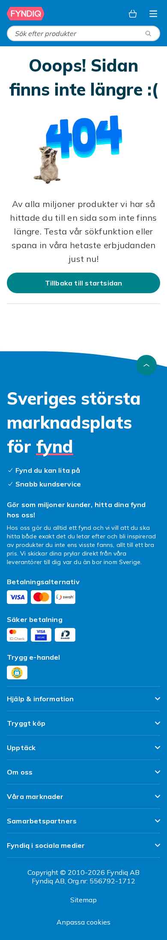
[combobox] (83, 33)
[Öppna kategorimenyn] (153, 13)
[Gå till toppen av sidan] (146, 365)
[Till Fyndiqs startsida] (26, 13)
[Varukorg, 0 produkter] (132, 13)
